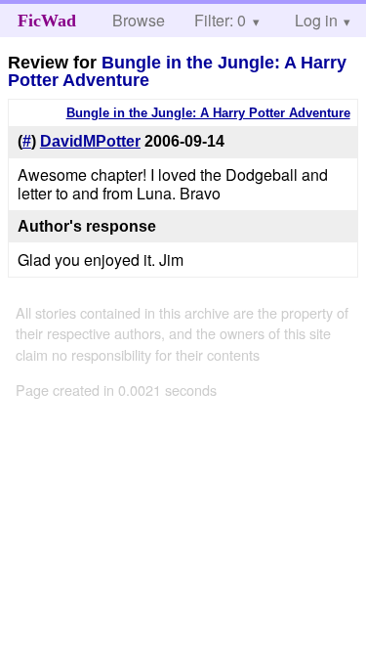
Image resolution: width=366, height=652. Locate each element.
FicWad (47, 20)
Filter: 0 (220, 20)
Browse (138, 20)
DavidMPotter (90, 141)
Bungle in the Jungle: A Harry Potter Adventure (177, 71)
